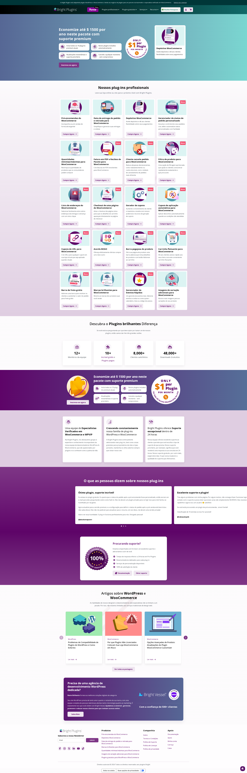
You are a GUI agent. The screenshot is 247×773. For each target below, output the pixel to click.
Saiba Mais (75, 714)
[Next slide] (186, 638)
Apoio (170, 738)
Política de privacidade (151, 749)
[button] (121, 526)
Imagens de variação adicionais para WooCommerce (120, 754)
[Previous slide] (61, 638)
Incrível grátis (107, 357)
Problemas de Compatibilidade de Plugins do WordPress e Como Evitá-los (83, 645)
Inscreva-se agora (69, 65)
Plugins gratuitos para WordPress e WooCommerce (120, 757)
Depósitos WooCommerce (111, 738)
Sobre (145, 735)
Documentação (124, 573)
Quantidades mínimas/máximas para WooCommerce (120, 750)
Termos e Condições (150, 738)
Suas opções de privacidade (128, 770)
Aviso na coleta (109, 770)
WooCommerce (113, 639)
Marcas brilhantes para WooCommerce (116, 747)
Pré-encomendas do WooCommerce (114, 734)
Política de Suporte (150, 742)
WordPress (72, 639)
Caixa (170, 748)
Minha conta (172, 741)
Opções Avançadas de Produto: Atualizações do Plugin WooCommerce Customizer (161, 645)
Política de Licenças (150, 745)
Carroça (170, 745)
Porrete (93, 9)
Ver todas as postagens (123, 669)
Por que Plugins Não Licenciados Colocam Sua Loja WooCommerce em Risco (122, 645)
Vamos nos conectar (180, 2)
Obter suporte (141, 573)
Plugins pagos (108, 360)
